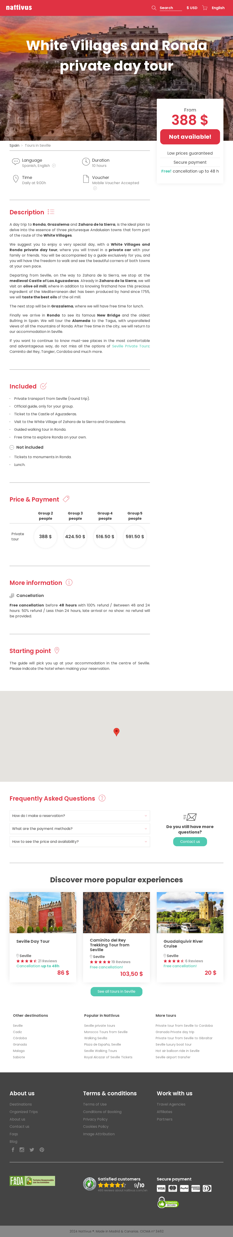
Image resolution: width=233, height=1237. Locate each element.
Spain (14, 145)
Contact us (190, 841)
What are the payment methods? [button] (42, 828)
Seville (18, 1025)
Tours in (38, 145)
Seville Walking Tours (100, 1051)
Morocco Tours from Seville (106, 1032)
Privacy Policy (95, 1119)
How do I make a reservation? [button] (38, 815)
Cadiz (17, 1032)
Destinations (21, 1104)
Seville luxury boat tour (174, 1044)
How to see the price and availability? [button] (45, 841)
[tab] (80, 815)
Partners (164, 1119)
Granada (20, 1044)
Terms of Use (95, 1104)
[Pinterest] (41, 1150)
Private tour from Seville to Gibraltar (184, 1038)
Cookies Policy (96, 1126)
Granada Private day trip (175, 1032)
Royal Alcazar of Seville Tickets (108, 1057)
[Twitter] (31, 1150)
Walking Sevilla (95, 1038)
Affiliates (164, 1111)
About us (17, 1119)
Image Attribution (99, 1134)
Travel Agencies (171, 1104)
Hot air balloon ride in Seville (178, 1051)
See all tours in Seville (116, 991)
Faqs (14, 1134)
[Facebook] (13, 1150)
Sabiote (19, 1057)
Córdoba (20, 1038)
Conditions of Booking (102, 1111)
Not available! (190, 137)
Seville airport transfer (173, 1057)
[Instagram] (21, 1150)
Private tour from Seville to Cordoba (184, 1025)
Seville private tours (99, 1025)
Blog (13, 1141)
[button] (166, 8)
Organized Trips (24, 1111)
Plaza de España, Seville (102, 1044)
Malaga (19, 1051)
